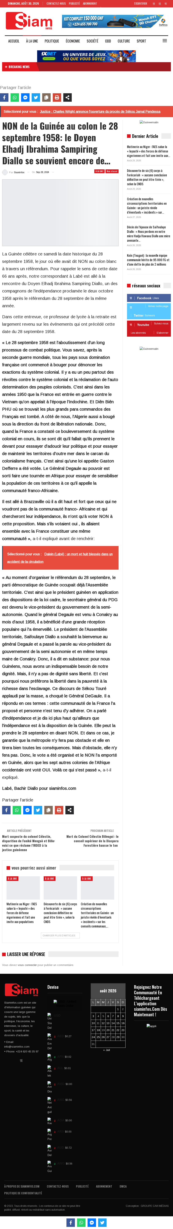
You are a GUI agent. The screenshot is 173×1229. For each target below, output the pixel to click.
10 (93, 1023)
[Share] (67, 97)
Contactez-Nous (56, 3)
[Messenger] (25, 97)
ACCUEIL (13, 41)
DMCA (123, 1186)
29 (117, 1037)
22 (117, 1030)
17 (93, 1030)
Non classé (112, 171)
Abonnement (90, 3)
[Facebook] (4, 97)
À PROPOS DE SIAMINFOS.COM (21, 1186)
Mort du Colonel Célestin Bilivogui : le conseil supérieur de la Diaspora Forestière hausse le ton (92, 841)
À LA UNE (32, 41)
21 (113, 1030)
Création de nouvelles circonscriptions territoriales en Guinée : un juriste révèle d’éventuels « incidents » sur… (147, 205)
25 (98, 1037)
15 (117, 1023)
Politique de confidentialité (23, 1193)
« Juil (106, 1050)
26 (103, 1037)
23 (123, 1030)
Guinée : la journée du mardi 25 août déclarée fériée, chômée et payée (86, 66)
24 (93, 1037)
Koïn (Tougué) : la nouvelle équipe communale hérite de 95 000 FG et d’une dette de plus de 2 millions (148, 259)
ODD (108, 41)
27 (108, 1037)
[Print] (57, 97)
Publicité (74, 3)
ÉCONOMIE (73, 41)
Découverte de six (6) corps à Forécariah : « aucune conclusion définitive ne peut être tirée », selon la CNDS (147, 177)
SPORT (141, 41)
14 (113, 1023)
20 (108, 1030)
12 (103, 1023)
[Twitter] (36, 97)
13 (108, 1023)
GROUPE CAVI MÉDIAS (155, 1205)
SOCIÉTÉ (92, 41)
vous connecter (27, 965)
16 (123, 1023)
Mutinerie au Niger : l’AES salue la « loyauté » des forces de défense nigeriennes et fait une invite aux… (148, 151)
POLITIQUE (52, 41)
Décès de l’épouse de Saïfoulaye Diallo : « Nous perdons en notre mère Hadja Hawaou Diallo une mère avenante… (148, 234)
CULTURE (124, 41)
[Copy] (46, 97)
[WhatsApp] (15, 97)
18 (98, 1030)
